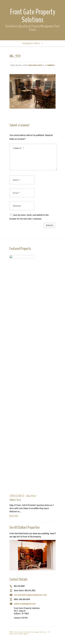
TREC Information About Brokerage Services (27, 632)
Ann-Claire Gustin (35, 65)
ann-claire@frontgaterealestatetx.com (30, 594)
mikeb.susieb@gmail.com (25, 603)
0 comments (50, 65)
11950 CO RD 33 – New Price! (22, 496)
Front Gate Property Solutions (32, 15)
